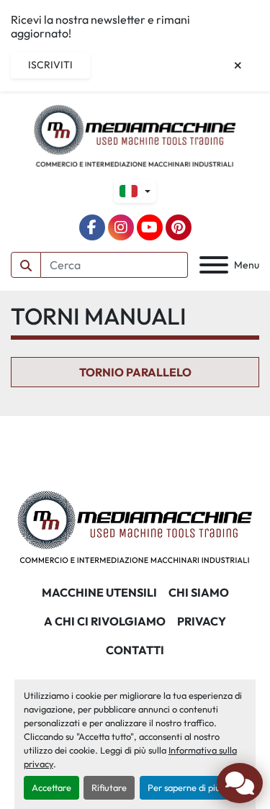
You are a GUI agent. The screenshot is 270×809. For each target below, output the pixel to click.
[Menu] (213, 265)
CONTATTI (135, 650)
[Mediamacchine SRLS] (135, 525)
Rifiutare (109, 787)
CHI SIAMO (198, 592)
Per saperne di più (184, 787)
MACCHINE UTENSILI (99, 592)
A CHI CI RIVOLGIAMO (105, 621)
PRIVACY (201, 621)
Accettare (51, 787)
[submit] (26, 265)
